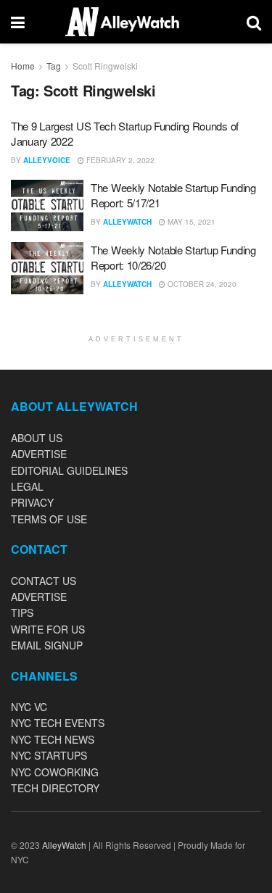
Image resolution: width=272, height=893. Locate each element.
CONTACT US (43, 580)
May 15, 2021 (190, 222)
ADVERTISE (39, 453)
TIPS (22, 612)
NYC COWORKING (55, 772)
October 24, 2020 (200, 284)
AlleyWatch (127, 222)
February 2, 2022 (119, 160)
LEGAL (27, 486)
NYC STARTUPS (49, 755)
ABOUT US (36, 438)
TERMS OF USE (49, 519)
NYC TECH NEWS (52, 739)
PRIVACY (32, 502)
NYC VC (29, 706)
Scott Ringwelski (105, 65)
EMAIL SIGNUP (47, 645)
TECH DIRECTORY (55, 788)
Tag (53, 65)
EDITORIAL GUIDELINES (69, 470)
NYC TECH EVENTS (57, 722)
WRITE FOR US (48, 629)
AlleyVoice (46, 160)
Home (23, 65)
